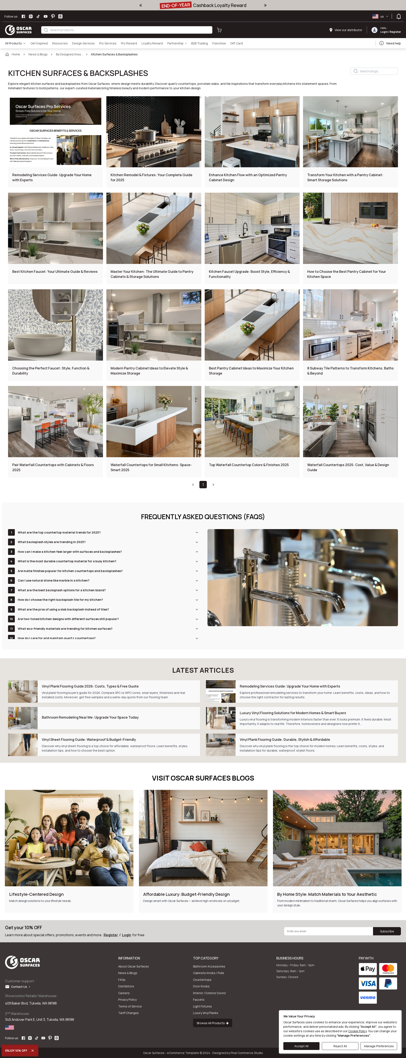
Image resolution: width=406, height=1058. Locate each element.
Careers (124, 993)
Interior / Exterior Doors (209, 993)
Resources (60, 43)
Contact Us (20, 987)
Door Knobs (201, 986)
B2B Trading (199, 43)
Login (384, 32)
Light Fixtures (202, 1006)
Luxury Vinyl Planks (205, 1013)
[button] (192, 484)
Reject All (340, 1046)
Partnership (175, 43)
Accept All (301, 1046)
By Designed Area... (69, 54)
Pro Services (108, 43)
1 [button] (203, 484)
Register (395, 32)
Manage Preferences (379, 1046)
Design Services (83, 43)
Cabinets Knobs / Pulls (208, 973)
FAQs (121, 980)
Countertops (202, 980)
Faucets (198, 1000)
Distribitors (126, 986)
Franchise (219, 43)
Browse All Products (211, 1023)
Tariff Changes (128, 1013)
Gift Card (236, 43)
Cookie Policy (357, 1031)
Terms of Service (130, 1006)
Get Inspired (39, 43)
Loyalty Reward (152, 43)
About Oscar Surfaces (133, 966)
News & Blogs (38, 54)
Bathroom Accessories (209, 966)
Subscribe (387, 931)
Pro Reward (129, 43)
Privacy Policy (127, 1000)
